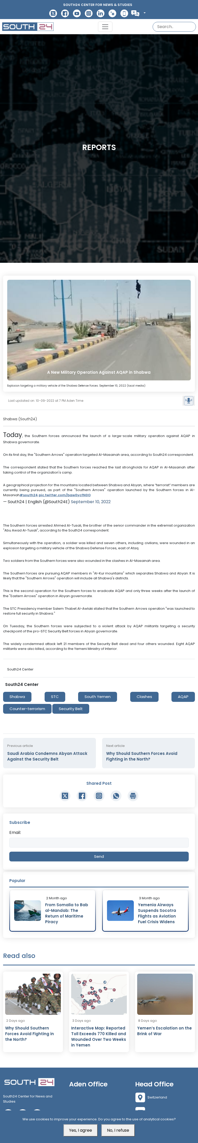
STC (55, 696)
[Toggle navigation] (105, 27)
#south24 (29, 495)
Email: (15, 832)
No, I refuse (118, 1130)
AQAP (183, 696)
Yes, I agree (80, 1130)
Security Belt (71, 708)
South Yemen (98, 696)
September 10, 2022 (91, 502)
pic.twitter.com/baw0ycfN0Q (65, 495)
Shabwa (17, 696)
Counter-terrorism (27, 708)
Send (99, 856)
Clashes (144, 696)
